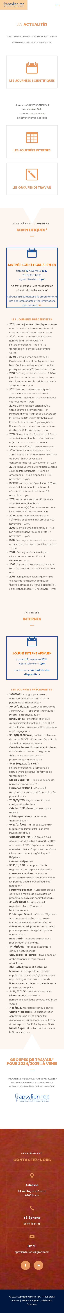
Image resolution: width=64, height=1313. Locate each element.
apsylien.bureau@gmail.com (32, 1252)
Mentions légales (30, 1300)
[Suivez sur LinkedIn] (38, 1265)
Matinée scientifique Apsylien (32, 265)
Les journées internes (32, 150)
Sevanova (32, 1304)
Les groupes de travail (32, 187)
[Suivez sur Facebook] (25, 1265)
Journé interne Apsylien (32, 653)
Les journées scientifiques (32, 80)
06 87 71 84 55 (32, 1223)
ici (40, 305)
